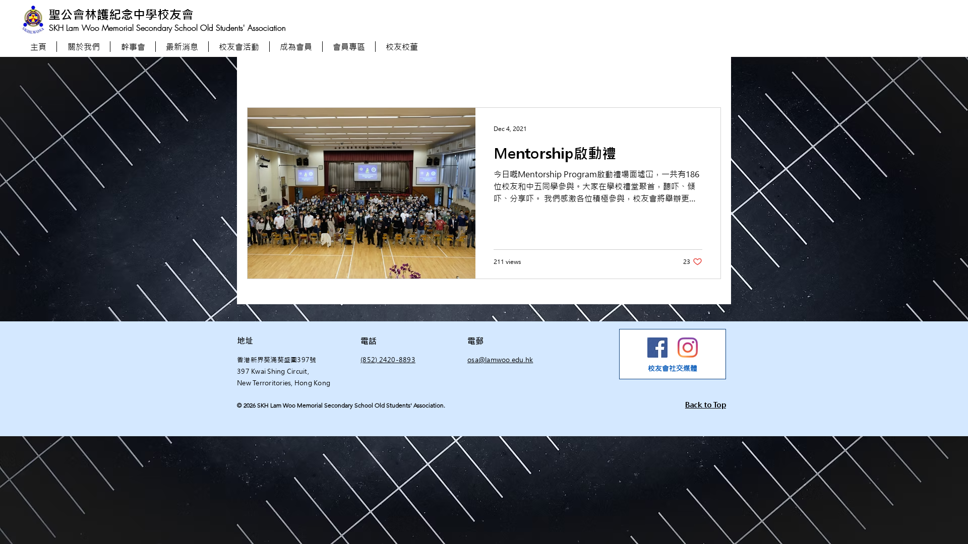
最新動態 (309, 77)
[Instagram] (688, 347)
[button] (348, 46)
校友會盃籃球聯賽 (489, 77)
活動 (351, 77)
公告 (385, 77)
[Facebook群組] (657, 347)
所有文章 (261, 77)
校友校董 (426, 77)
